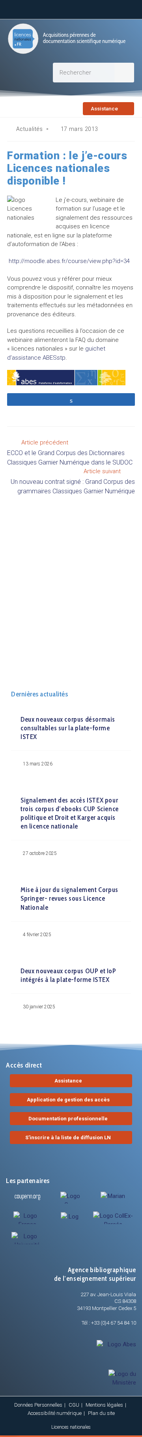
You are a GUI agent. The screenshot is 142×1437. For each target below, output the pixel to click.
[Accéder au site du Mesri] (113, 1197)
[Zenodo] (52, 8)
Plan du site (101, 1413)
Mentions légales (104, 1405)
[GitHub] (91, 8)
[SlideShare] (72, 8)
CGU (74, 1405)
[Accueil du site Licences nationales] (66, 38)
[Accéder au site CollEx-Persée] (113, 1217)
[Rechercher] (124, 72)
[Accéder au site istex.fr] (70, 1216)
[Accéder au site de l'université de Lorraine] (27, 1238)
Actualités (29, 129)
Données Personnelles (38, 1405)
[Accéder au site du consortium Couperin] (27, 1197)
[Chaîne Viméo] (110, 8)
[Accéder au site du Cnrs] (70, 1198)
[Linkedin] (33, 8)
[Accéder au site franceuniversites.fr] (27, 1217)
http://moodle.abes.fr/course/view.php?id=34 (68, 261)
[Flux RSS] (129, 8)
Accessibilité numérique (55, 1413)
